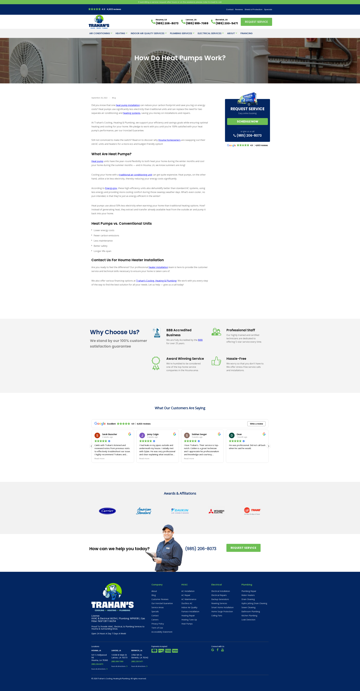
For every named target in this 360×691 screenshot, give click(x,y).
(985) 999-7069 (117, 661)
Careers (154, 619)
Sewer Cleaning (248, 607)
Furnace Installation (190, 611)
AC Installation (187, 591)
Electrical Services (209, 33)
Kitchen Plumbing (249, 615)
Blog (114, 98)
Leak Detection (248, 619)
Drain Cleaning (248, 599)
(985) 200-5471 (137, 661)
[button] (268, 446)
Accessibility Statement (161, 631)
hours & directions (98, 669)
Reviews (239, 9)
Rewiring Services (219, 603)
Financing (246, 33)
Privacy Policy (157, 623)
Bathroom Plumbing (250, 611)
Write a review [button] (256, 423)
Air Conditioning (99, 33)
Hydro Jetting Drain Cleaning (254, 603)
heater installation (158, 267)
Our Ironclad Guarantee (162, 603)
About (231, 33)
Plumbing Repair (248, 591)
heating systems (131, 113)
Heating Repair (188, 615)
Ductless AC (186, 603)
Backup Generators (220, 599)
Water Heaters (248, 595)
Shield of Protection (253, 9)
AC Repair (185, 595)
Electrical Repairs (219, 595)
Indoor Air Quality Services (147, 33)
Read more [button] (99, 458)
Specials (268, 9)
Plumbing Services (181, 33)
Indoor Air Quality (189, 607)
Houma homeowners (169, 140)
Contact (229, 9)
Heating (120, 33)
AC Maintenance (188, 599)
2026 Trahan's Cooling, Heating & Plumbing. (112, 678)
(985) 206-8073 (249, 135)
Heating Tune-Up (189, 619)
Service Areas (157, 607)
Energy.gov (111, 188)
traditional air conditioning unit (135, 174)
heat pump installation (128, 105)
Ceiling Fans (216, 615)
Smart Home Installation (222, 607)
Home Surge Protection (222, 611)
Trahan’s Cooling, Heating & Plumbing (156, 280)
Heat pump (97, 161)
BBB (200, 339)
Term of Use (157, 627)
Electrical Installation (220, 591)
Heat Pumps (187, 623)
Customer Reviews (159, 599)
